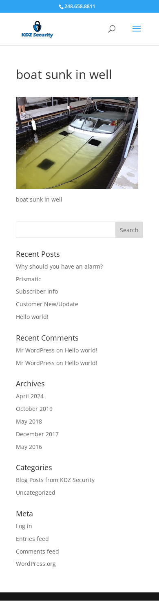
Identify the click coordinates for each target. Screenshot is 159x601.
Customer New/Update (47, 304)
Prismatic (28, 279)
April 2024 (30, 396)
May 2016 (29, 447)
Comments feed (37, 551)
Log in (24, 526)
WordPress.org (36, 563)
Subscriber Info (37, 291)
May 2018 (29, 421)
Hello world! (32, 317)
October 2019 (34, 409)
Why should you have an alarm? (59, 266)
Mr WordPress (35, 350)
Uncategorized (35, 492)
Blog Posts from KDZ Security (55, 480)
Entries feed (32, 539)
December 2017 (37, 434)
